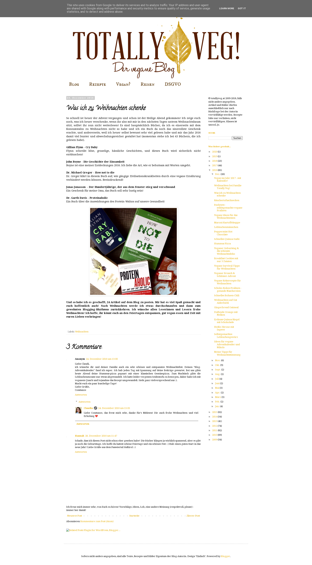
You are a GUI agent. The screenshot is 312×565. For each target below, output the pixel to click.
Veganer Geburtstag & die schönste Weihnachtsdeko (226, 251)
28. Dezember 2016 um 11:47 (101, 435)
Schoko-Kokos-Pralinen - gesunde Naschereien (227, 289)
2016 (215, 170)
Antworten (81, 394)
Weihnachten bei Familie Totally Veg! (227, 187)
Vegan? (123, 84)
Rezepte (97, 84)
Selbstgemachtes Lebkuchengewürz (226, 335)
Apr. (218, 392)
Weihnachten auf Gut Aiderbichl (225, 301)
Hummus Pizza (222, 243)
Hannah (79, 435)
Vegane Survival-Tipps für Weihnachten (227, 267)
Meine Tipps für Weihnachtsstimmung (227, 353)
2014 (215, 416)
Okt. (217, 365)
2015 (215, 412)
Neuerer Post (74, 515)
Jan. (217, 406)
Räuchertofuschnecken (226, 200)
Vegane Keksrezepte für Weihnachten (227, 282)
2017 (215, 165)
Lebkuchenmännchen (226, 227)
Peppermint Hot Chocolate (223, 233)
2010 (215, 435)
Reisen (147, 84)
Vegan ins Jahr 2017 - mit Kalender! (227, 179)
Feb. (217, 401)
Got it (242, 8)
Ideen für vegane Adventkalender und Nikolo (227, 344)
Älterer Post (193, 515)
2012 (215, 425)
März (218, 397)
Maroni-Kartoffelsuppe (227, 222)
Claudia (88, 408)
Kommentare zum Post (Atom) (97, 521)
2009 (215, 439)
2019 (215, 156)
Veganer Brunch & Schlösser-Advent (225, 274)
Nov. (218, 360)
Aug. (218, 374)
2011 (215, 430)
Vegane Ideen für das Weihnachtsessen (225, 216)
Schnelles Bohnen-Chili (226, 295)
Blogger (225, 556)
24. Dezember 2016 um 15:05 (114, 408)
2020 (215, 151)
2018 (215, 161)
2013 (215, 421)
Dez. (218, 174)
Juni (217, 383)
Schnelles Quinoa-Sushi (226, 239)
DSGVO (173, 84)
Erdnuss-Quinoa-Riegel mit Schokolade (226, 321)
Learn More (226, 8)
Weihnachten (81, 331)
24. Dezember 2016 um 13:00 (102, 359)
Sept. (218, 369)
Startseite (134, 515)
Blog (74, 84)
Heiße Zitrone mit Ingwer (224, 328)
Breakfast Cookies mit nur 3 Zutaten (226, 260)
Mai (217, 387)
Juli (217, 378)
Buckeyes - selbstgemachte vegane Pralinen (228, 207)
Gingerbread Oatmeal (226, 307)
